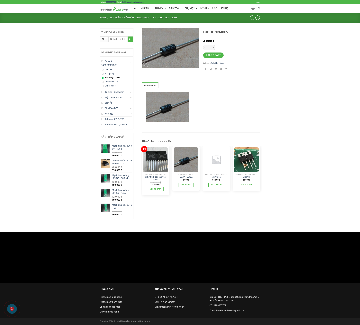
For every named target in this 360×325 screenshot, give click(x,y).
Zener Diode (110, 86)
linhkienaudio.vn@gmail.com (133, 2)
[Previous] (142, 172)
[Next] (260, 172)
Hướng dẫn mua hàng (111, 297)
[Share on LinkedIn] (226, 69)
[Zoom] (145, 64)
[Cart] (253, 8)
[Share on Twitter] (211, 69)
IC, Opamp (109, 73)
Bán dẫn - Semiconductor (139, 17)
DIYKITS (204, 8)
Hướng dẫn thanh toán (111, 302)
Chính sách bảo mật (110, 306)
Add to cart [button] (155, 189)
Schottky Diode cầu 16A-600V (155, 178)
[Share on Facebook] (205, 69)
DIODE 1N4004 (186, 177)
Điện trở (174, 8)
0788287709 (111, 2)
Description (150, 85)
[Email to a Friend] (216, 69)
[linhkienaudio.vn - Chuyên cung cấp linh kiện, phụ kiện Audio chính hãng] (114, 8)
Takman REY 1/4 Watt (116, 124)
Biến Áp (108, 103)
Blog (214, 8)
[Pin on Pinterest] (221, 69)
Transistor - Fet (111, 82)
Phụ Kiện (189, 8)
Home (103, 17)
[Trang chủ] (134, 8)
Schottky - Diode (167, 17)
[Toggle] (131, 63)
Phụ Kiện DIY (111, 108)
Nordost (109, 113)
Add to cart (213, 55)
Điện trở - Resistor (113, 97)
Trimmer (108, 69)
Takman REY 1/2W (114, 119)
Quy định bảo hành (109, 311)
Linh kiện (144, 8)
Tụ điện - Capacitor (114, 92)
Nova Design (144, 321)
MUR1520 (216, 177)
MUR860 (246, 177)
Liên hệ (224, 8)
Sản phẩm (115, 17)
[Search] (259, 8)
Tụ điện (159, 8)
